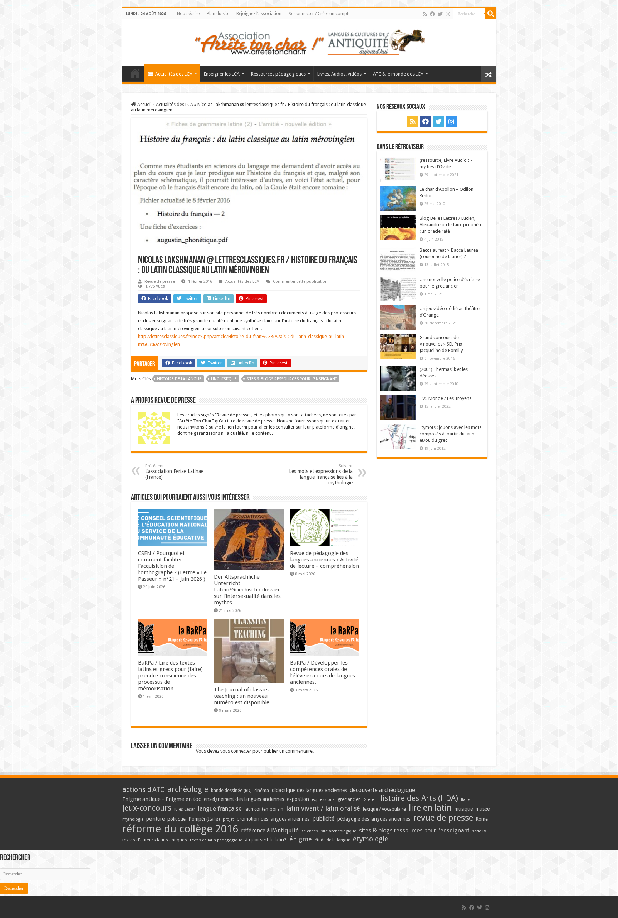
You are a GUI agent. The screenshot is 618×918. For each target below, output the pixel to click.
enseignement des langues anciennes (244, 799)
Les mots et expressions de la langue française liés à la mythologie (321, 474)
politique (176, 819)
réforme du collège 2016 (180, 829)
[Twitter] (440, 14)
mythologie (132, 819)
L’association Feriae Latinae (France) (174, 472)
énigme (300, 839)
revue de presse (443, 818)
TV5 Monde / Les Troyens (445, 398)
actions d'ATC (143, 790)
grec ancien (349, 799)
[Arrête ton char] (309, 41)
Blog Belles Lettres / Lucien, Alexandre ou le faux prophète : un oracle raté (451, 225)
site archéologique (338, 831)
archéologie (187, 789)
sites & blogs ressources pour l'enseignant (291, 379)
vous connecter (235, 751)
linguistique (224, 379)
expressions (323, 799)
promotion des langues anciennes (273, 819)
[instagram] (448, 14)
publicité (323, 818)
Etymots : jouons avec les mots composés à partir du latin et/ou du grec (450, 434)
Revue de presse (159, 281)
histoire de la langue (179, 379)
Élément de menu (135, 73)
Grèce (369, 799)
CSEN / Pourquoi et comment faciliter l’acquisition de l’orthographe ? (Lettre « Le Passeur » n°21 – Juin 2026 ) (172, 566)
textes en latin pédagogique (216, 840)
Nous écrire (188, 13)
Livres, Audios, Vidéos (339, 74)
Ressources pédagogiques (278, 74)
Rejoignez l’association (258, 13)
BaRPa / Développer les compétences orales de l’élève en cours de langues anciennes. (322, 672)
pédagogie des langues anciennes (373, 819)
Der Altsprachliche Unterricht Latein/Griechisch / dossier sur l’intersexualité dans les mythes (247, 590)
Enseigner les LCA (222, 74)
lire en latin (430, 808)
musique (464, 809)
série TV (479, 831)
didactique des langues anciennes (309, 790)
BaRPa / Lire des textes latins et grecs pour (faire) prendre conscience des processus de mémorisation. (170, 675)
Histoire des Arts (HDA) (417, 798)
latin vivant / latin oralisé (323, 808)
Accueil (144, 104)
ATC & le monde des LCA (398, 74)
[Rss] (425, 14)
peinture (155, 819)
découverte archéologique (382, 790)
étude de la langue (332, 839)
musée (483, 809)
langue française (220, 808)
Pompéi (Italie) (204, 819)
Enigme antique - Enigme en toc (161, 799)
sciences (309, 831)
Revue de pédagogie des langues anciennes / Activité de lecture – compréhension (324, 559)
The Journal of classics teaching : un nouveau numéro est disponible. (242, 696)
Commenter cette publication (300, 281)
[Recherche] (490, 13)
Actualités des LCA (173, 74)
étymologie (370, 839)
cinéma (261, 790)
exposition (298, 799)
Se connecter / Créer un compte (319, 13)
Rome (482, 819)
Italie (465, 799)
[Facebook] (432, 14)
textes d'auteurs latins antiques (154, 839)
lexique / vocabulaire (384, 809)
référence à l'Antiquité (270, 830)
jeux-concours (146, 807)
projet (228, 819)
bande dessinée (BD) (231, 790)
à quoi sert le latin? (265, 839)
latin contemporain (264, 809)
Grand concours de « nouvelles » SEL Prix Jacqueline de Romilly (441, 344)
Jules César (184, 809)
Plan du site (218, 13)
